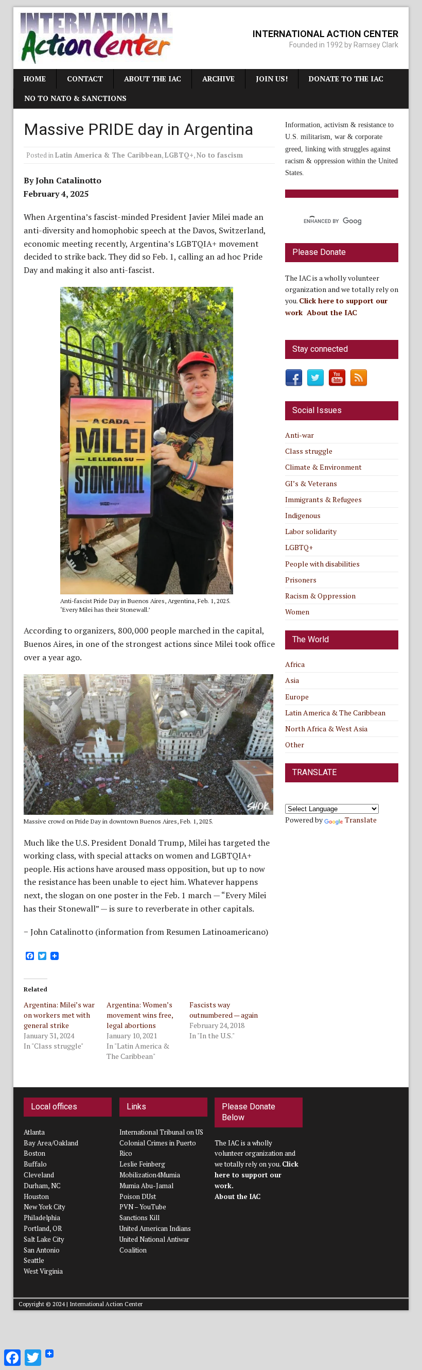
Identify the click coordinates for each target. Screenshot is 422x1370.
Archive (218, 78)
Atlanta (34, 1132)
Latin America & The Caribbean (108, 155)
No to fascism (220, 155)
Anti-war (299, 435)
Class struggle (308, 451)
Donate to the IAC (346, 78)
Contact (85, 78)
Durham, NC (42, 1185)
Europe (297, 696)
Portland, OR (43, 1228)
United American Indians (155, 1228)
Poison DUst (137, 1196)
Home (35, 78)
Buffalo (35, 1164)
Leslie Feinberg (142, 1164)
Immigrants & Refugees (323, 499)
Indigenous (303, 515)
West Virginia (43, 1271)
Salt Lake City (44, 1239)
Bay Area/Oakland (51, 1143)
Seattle (34, 1260)
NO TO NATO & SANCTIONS (75, 98)
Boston (34, 1153)
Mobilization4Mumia (149, 1174)
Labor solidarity (311, 531)
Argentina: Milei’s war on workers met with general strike (59, 1015)
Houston (36, 1196)
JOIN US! (272, 78)
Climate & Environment (323, 467)
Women (297, 611)
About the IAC (152, 78)
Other (294, 744)
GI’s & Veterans (311, 483)
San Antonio (42, 1250)
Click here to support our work (256, 1174)
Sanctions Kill (139, 1217)
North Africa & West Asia (326, 728)
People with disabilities (322, 564)
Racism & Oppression (320, 596)
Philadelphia (42, 1217)
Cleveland (39, 1174)
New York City (44, 1206)
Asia (292, 680)
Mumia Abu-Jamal (146, 1185)
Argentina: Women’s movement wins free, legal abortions (140, 1015)
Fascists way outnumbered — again (223, 1010)
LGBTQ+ (179, 155)
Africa (295, 664)
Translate (361, 820)
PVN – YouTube (142, 1206)
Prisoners (300, 580)
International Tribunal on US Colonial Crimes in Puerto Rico (161, 1142)
